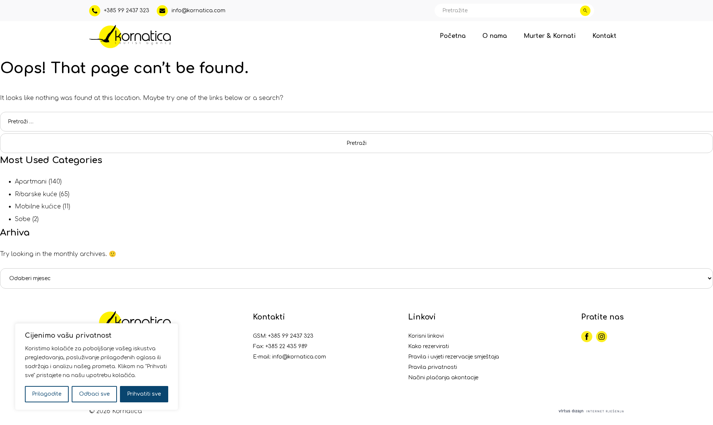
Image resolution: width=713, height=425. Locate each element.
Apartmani (31, 181)
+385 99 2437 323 (290, 336)
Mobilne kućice (38, 206)
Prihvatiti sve (144, 394)
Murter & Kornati (550, 36)
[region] (96, 366)
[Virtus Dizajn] (591, 411)
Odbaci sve (94, 394)
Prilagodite (47, 394)
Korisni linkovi (426, 336)
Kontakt (604, 36)
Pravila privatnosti (432, 367)
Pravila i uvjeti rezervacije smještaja (453, 357)
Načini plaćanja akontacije (443, 377)
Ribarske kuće (36, 194)
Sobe (22, 219)
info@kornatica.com (299, 357)
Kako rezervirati (428, 346)
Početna (453, 36)
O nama (494, 36)
